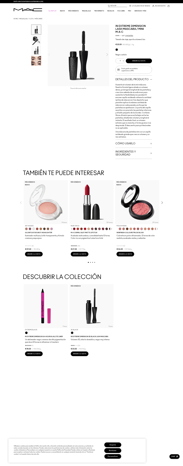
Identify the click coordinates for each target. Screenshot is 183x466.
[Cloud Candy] (37, 228)
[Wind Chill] (33, 228)
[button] (174, 456)
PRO (129, 11)
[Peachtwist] (148, 228)
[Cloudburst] (40, 228)
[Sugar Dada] (81, 228)
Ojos (31, 18)
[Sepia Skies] (48, 228)
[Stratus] (51, 228)
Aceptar (113, 445)
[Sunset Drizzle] (30, 228)
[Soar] (99, 228)
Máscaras (38, 18)
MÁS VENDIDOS (73, 11)
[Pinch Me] (134, 228)
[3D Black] (116, 49)
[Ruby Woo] (74, 228)
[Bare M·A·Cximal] (95, 228)
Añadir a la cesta (138, 61)
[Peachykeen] (120, 228)
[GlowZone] (44, 228)
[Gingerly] (152, 228)
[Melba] (130, 228)
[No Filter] (138, 228)
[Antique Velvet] (106, 228)
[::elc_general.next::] (111, 229)
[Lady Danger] (77, 228)
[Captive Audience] (103, 228)
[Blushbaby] (141, 228)
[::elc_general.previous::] (72, 229)
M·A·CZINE (121, 11)
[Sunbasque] (145, 228)
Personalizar (113, 456)
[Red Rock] (85, 228)
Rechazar (113, 450)
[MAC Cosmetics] (28, 9)
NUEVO (62, 11)
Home (16, 18)
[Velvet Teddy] (123, 228)
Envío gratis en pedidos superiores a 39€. (29, 1)
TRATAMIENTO (99, 11)
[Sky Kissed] (26, 228)
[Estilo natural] (88, 228)
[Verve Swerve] (92, 228)
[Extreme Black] (26, 332)
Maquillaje (23, 18)
